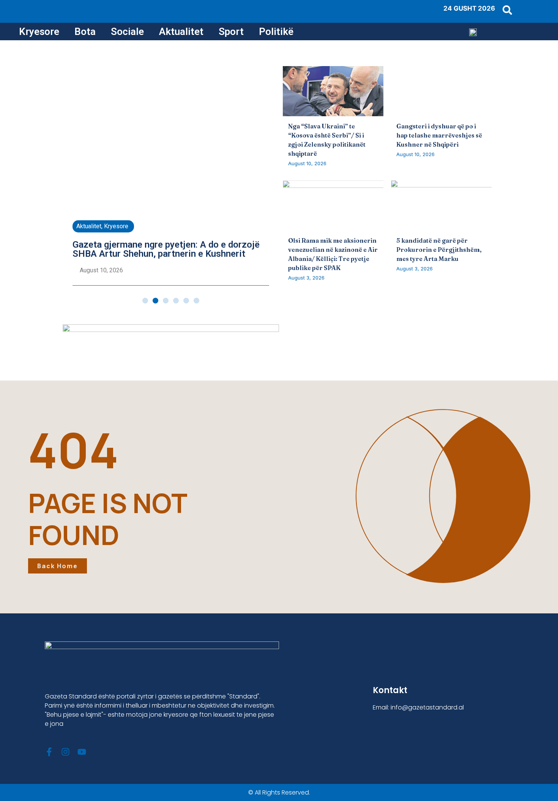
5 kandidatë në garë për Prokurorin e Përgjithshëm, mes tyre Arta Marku (439, 249)
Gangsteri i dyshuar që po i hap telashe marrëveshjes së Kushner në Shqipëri (439, 135)
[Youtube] (81, 751)
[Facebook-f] (49, 751)
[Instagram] (65, 751)
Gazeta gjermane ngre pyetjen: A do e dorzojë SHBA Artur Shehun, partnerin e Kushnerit (166, 249)
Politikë (276, 31)
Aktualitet (181, 31)
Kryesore (39, 31)
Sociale (127, 31)
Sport (231, 31)
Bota (85, 31)
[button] (145, 300)
